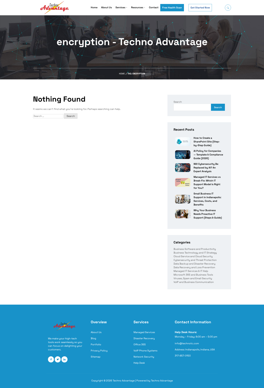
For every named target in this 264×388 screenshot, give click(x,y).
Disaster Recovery (144, 338)
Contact (153, 7)
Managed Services (144, 332)
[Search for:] (48, 116)
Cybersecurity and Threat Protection (195, 260)
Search (178, 101)
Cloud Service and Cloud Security (193, 256)
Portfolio (96, 344)
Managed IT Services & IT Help (191, 271)
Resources (137, 7)
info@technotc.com (187, 343)
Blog (93, 338)
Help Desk (139, 362)
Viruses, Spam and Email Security (193, 278)
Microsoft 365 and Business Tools (193, 274)
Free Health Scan (172, 7)
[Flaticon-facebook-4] (51, 359)
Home (94, 7)
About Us (106, 7)
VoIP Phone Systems (145, 350)
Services (120, 7)
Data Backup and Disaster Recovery (194, 263)
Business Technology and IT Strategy (195, 252)
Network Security (144, 356)
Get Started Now (200, 7)
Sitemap (95, 356)
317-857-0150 (183, 355)
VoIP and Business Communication (194, 282)
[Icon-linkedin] (64, 359)
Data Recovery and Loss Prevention (194, 267)
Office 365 (140, 344)
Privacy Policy (99, 350)
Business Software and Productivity (195, 249)
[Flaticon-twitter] (58, 359)
